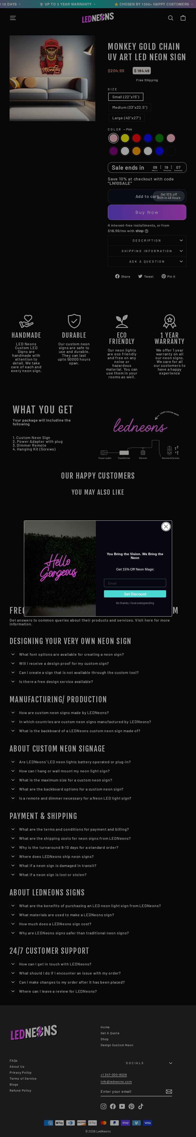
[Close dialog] (166, 526)
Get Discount (135, 593)
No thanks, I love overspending (135, 603)
